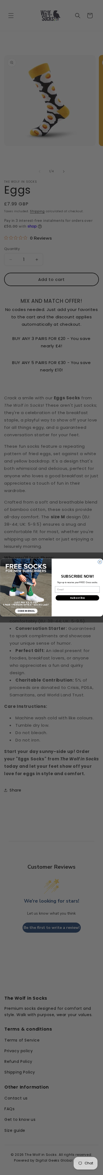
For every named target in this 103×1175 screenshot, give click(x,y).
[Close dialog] (100, 562)
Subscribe (77, 598)
